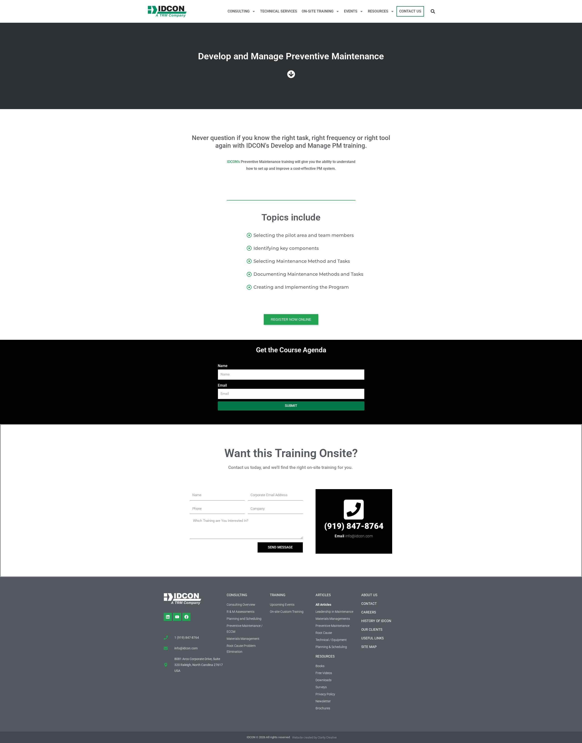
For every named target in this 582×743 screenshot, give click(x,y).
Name (223, 366)
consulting (237, 595)
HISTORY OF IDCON (376, 621)
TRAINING (277, 595)
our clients (371, 630)
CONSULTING (239, 11)
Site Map (368, 647)
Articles (323, 595)
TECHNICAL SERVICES (278, 11)
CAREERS (368, 612)
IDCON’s (233, 162)
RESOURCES (378, 11)
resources (325, 656)
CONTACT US (410, 11)
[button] (433, 11)
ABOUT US (369, 595)
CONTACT (369, 604)
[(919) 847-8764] (353, 509)
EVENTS (350, 11)
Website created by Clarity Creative (314, 737)
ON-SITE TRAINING (318, 11)
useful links (372, 638)
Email (222, 385)
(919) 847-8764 (354, 526)
